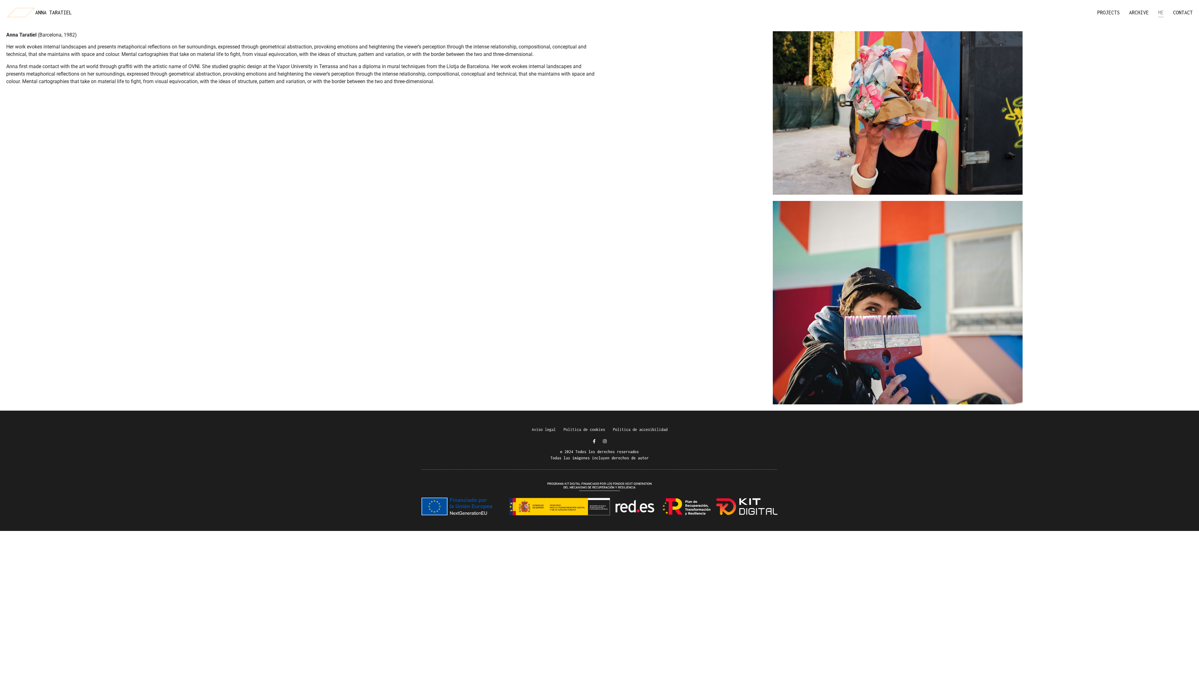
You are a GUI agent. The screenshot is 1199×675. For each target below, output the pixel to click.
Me (1161, 12)
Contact (1183, 12)
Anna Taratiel (53, 12)
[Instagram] (605, 441)
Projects (1108, 12)
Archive (1139, 12)
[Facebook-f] (594, 441)
